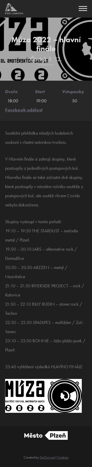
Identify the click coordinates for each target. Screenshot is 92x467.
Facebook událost (23, 110)
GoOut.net (47, 457)
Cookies (62, 457)
